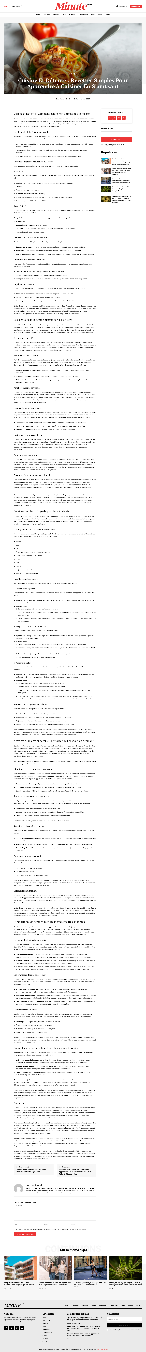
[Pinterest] (119, 118)
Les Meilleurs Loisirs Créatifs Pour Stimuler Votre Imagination (31, 1171)
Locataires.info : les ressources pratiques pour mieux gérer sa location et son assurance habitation (121, 162)
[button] (17, 6)
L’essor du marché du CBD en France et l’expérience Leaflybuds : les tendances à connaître (122, 190)
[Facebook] (110, 118)
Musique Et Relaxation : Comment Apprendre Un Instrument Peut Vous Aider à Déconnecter (75, 1172)
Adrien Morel (65, 99)
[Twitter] (114, 118)
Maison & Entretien (73, 1323)
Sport (69, 1338)
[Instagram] (11, 1328)
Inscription (115, 139)
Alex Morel (10, 1289)
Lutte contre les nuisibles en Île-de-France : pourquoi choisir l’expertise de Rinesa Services (121, 199)
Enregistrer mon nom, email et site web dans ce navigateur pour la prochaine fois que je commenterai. (51, 1229)
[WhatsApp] (124, 118)
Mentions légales (102, 1349)
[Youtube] (22, 1328)
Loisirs (73, 74)
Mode (68, 1330)
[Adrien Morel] (18, 1189)
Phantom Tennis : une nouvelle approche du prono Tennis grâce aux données (121, 181)
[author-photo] (5, 1289)
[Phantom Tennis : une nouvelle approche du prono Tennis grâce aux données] (105, 180)
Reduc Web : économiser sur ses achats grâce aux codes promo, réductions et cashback (121, 171)
